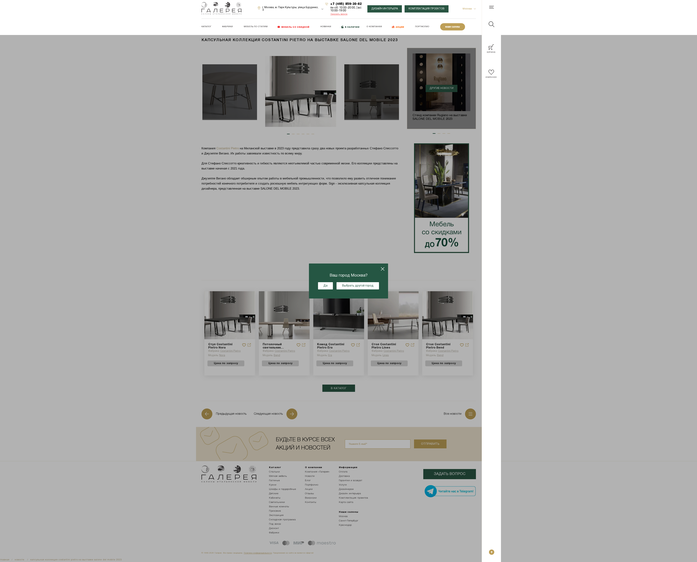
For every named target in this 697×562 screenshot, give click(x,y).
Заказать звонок (338, 14)
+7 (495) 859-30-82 (346, 4)
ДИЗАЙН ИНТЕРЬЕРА (384, 9)
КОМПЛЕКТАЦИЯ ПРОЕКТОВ (427, 9)
